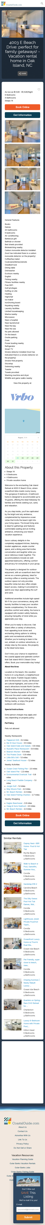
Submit (28, 1217)
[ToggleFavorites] (39, 89)
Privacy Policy (22, 1144)
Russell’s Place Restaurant (17, 749)
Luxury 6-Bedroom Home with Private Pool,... (32, 1023)
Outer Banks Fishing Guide (22, 1172)
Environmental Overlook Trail (18, 774)
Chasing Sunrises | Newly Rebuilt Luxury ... (32, 983)
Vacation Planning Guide (22, 1159)
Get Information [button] (22, 115)
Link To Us (22, 1139)
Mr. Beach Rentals (14, 792)
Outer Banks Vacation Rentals (22, 1163)
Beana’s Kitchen (13, 752)
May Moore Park (13, 789)
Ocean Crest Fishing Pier (17, 769)
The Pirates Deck (14, 754)
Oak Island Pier (13, 772)
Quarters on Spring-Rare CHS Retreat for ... (32, 1003)
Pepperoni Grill (12, 740)
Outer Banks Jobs (22, 1167)
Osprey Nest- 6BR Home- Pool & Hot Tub (32, 846)
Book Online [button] (22, 107)
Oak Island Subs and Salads (18, 746)
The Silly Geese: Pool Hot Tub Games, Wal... (30, 901)
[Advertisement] (22, 1057)
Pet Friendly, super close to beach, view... (32, 962)
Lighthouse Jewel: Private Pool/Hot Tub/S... (31, 922)
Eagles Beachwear (14, 803)
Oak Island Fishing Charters (18, 795)
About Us (23, 1127)
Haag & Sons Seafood (16, 806)
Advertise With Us (22, 1135)
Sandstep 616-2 (30, 884)
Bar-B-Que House (14, 743)
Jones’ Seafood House (16, 760)
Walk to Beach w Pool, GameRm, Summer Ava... (31, 867)
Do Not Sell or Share (23, 1148)
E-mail (19, 1204)
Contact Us (22, 1131)
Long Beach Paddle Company (19, 780)
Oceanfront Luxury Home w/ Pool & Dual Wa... (32, 942)
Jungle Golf (11, 786)
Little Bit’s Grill (12, 757)
